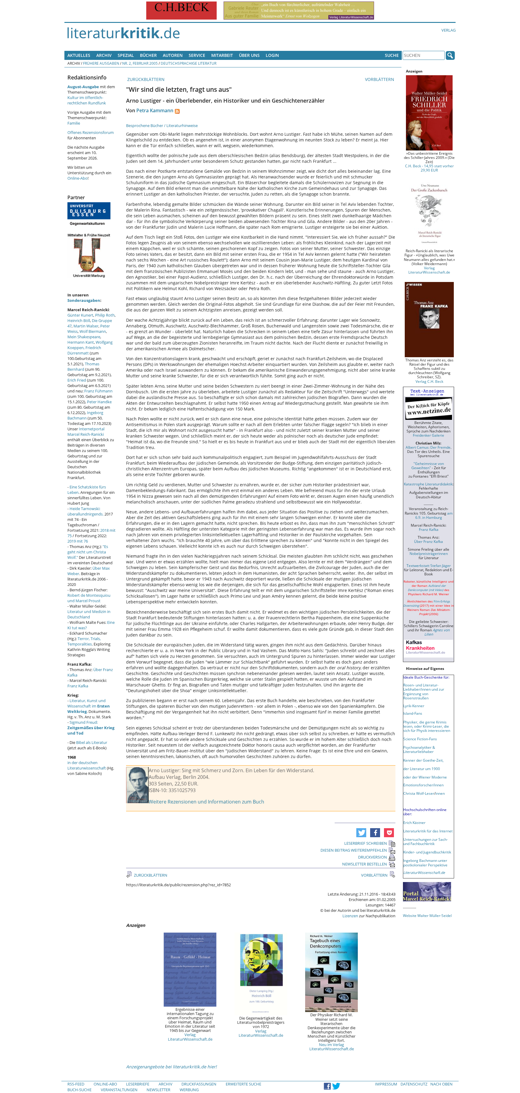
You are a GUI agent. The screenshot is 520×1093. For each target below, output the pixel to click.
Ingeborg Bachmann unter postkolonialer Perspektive (425, 862)
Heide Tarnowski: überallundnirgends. (85, 511)
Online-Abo (77, 178)
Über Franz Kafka (428, 541)
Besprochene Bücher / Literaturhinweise (162, 125)
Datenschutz (414, 1084)
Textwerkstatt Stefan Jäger (429, 565)
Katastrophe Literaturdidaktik (428, 483)
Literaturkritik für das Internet (428, 830)
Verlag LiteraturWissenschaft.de (190, 1037)
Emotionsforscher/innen (423, 784)
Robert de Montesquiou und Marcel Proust (88, 598)
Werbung (189, 1089)
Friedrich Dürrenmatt (84, 350)
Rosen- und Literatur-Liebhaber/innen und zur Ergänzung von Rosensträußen (423, 691)
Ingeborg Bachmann (85, 415)
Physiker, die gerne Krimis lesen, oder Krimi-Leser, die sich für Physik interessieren (426, 726)
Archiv (104, 55)
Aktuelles (78, 55)
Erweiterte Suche (243, 1084)
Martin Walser (85, 326)
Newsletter (158, 1089)
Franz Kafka (77, 686)
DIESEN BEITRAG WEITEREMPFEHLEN (353, 850)
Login (272, 55)
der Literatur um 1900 (421, 768)
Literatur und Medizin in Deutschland (88, 614)
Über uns (249, 55)
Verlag (448, 30)
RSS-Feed (75, 1084)
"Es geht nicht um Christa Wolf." (87, 552)
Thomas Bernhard (83, 366)
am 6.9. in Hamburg (434, 515)
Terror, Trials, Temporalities (84, 641)
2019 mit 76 (77, 541)
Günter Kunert (80, 315)
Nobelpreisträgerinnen (429, 553)
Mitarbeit (222, 55)
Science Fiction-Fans (420, 738)
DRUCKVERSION (372, 857)
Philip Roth (105, 315)
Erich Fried (76, 380)
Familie (73, 123)
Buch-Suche (79, 1089)
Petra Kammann (154, 110)
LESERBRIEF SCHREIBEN (365, 843)
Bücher (148, 55)
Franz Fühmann (98, 391)
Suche (392, 55)
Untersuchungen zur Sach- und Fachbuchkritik (425, 841)
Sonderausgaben (83, 300)
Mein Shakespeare (83, 336)
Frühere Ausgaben (101, 63)
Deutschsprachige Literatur (188, 63)
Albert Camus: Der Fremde (428, 447)
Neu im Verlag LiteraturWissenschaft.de (331, 1046)
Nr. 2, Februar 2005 (140, 63)
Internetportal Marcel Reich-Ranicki (85, 431)
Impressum (386, 1084)
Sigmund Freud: (90, 728)
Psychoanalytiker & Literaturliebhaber (419, 749)
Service (197, 55)
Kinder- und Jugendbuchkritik (427, 852)
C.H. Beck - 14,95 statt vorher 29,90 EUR (429, 167)
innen (440, 793)
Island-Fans (412, 713)
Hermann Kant (80, 342)
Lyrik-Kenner (413, 705)
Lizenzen (350, 915)
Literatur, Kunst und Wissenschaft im (88, 706)
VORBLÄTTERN (380, 79)
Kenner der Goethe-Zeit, (423, 760)
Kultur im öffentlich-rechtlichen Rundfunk (86, 100)
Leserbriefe (137, 1084)
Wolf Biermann (92, 331)
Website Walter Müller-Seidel (427, 915)
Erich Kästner (414, 822)
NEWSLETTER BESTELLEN (364, 864)
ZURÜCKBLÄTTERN (145, 79)
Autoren (173, 55)
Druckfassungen (198, 1084)
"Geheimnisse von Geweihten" (427, 465)
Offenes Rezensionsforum (90, 132)
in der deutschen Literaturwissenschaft (86, 765)
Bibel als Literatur (91, 742)
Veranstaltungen (119, 1089)
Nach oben (441, 1084)
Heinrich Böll (78, 320)
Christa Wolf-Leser (418, 793)
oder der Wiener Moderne (425, 777)
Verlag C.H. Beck (429, 381)
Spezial (126, 55)
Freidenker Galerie (428, 435)
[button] (361, 832)
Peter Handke (99, 401)
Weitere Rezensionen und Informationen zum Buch (206, 801)
